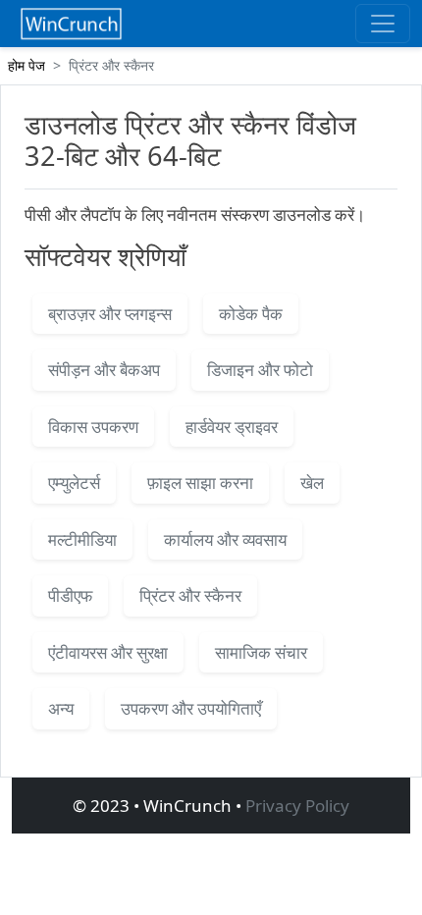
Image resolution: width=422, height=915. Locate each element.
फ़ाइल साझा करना (200, 482)
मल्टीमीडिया (82, 539)
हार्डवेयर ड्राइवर (231, 426)
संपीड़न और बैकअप (104, 369)
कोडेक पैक (251, 313)
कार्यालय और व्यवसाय (225, 539)
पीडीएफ (70, 595)
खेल (312, 482)
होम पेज (26, 65)
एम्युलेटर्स (74, 482)
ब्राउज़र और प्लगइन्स (110, 313)
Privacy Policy (297, 805)
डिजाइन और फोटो (260, 369)
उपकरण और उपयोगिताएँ (191, 708)
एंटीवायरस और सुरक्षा (108, 652)
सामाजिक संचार (261, 652)
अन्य (61, 708)
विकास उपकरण (93, 426)
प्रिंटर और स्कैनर (190, 595)
